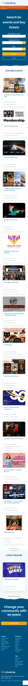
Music (16, 646)
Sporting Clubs (18, 649)
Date (14, 46)
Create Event (14, 623)
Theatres (17, 651)
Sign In (2, 649)
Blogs (16, 659)
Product (3, 639)
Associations (18, 638)
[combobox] (14, 42)
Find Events (14, 54)
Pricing (2, 644)
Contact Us (18, 658)
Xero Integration (19, 664)
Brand (16, 666)
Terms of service (16, 680)
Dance (16, 643)
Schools (17, 648)
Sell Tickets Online (5, 646)
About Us (3, 680)
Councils (17, 641)
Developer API (18, 663)
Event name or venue (14, 34)
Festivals (17, 644)
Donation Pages (5, 643)
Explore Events (5, 638)
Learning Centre (19, 661)
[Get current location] (24, 42)
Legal (9, 680)
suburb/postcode (14, 40)
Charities (17, 639)
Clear (14, 58)
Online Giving (4, 641)
